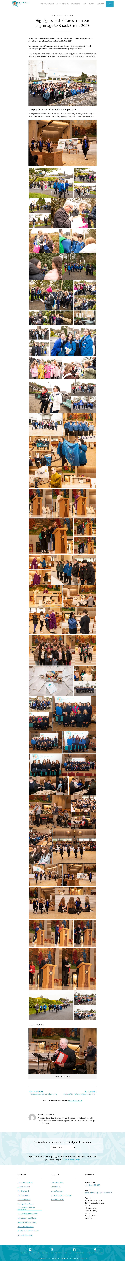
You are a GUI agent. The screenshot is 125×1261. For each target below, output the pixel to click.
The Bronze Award (24, 1200)
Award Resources (57, 1191)
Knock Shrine (77, 1100)
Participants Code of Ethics (27, 1218)
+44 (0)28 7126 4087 (92, 1185)
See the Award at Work (26, 1227)
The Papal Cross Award (25, 1204)
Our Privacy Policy (57, 1200)
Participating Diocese (25, 1235)
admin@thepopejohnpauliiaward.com (98, 1193)
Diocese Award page (71, 1159)
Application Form (24, 1187)
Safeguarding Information (27, 1222)
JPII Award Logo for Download (61, 1195)
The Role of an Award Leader (28, 1214)
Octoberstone (83, 1258)
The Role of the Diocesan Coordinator (26, 1208)
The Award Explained (25, 1182)
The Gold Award (23, 1191)
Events (70, 1100)
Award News (55, 1187)
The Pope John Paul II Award (57, 1258)
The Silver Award (24, 1195)
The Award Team (57, 1182)
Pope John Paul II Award (20, 3)
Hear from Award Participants (28, 1231)
